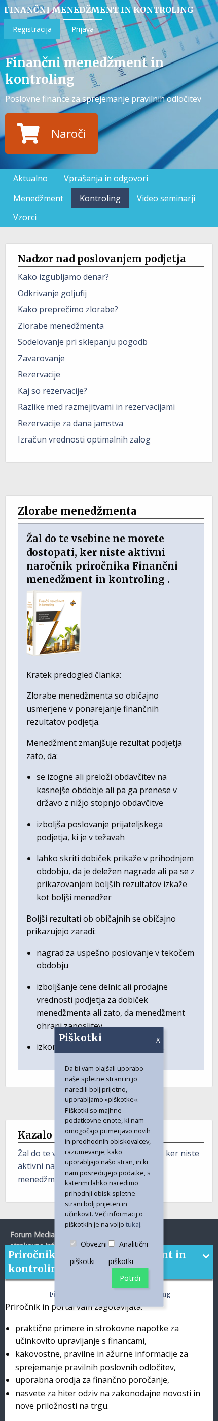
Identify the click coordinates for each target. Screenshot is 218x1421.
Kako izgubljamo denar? (63, 276)
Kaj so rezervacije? (52, 390)
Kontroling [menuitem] (100, 198)
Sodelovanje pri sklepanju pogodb (83, 342)
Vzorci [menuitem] (25, 217)
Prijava (82, 29)
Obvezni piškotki (89, 1253)
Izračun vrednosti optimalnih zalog (84, 439)
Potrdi (130, 1278)
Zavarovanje (41, 358)
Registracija (32, 29)
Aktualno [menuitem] (30, 178)
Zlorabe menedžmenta (61, 325)
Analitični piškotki (128, 1253)
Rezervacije (39, 374)
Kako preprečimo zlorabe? (68, 309)
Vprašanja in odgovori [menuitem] (106, 178)
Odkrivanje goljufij (52, 293)
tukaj (133, 1224)
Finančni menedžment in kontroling (99, 10)
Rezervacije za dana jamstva (70, 423)
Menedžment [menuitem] (38, 198)
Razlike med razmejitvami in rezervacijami (96, 407)
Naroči (68, 133)
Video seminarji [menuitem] (166, 198)
